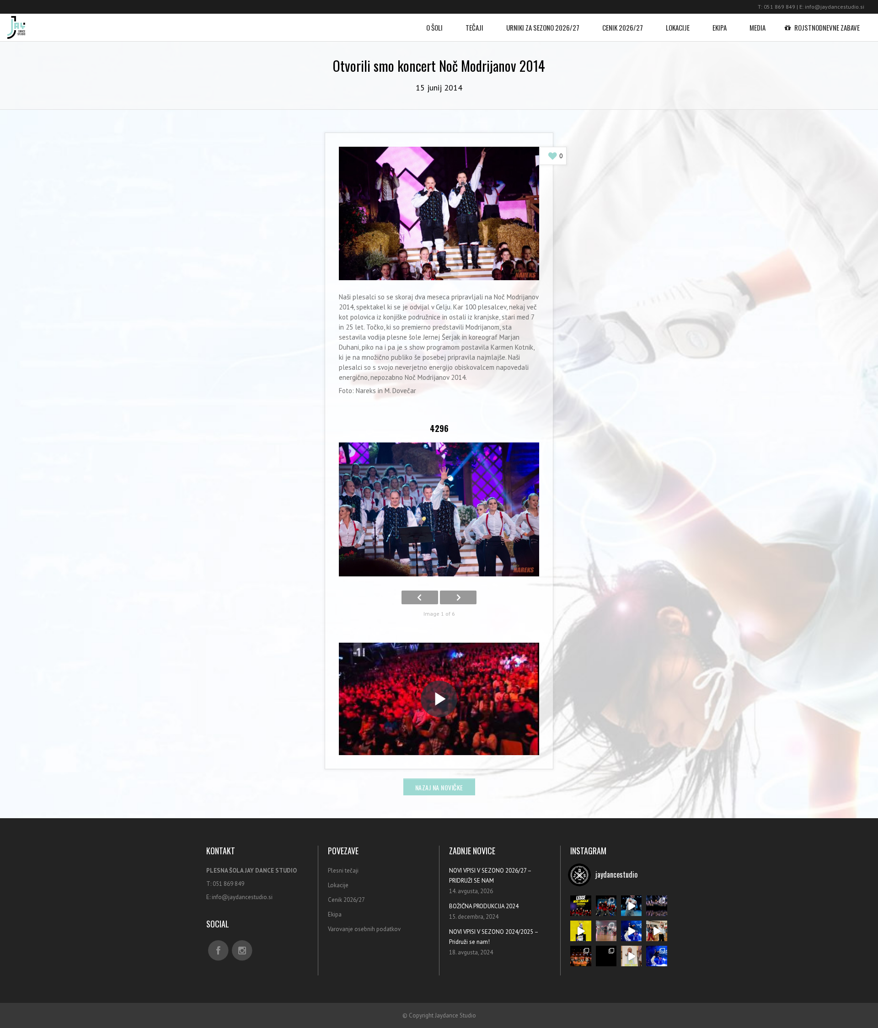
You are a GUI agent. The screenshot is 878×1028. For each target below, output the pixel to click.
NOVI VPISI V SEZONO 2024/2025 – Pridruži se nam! (493, 937)
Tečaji (474, 27)
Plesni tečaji (343, 870)
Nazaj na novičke (439, 787)
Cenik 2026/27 (622, 27)
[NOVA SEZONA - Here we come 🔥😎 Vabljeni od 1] (631, 905)
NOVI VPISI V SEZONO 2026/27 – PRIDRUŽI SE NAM (490, 875)
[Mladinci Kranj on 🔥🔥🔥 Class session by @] (656, 931)
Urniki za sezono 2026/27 (542, 27)
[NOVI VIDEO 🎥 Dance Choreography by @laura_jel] (606, 956)
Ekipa (719, 27)
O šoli (434, 27)
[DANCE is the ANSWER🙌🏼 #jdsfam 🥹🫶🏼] (631, 931)
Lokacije (678, 27)
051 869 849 (779, 6)
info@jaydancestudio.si (834, 6)
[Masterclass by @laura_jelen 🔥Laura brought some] (580, 931)
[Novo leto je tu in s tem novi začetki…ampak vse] (656, 905)
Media (758, 27)
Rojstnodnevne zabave (827, 27)
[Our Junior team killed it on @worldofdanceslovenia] (606, 905)
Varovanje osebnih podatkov (364, 929)
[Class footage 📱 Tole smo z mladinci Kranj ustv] (606, 931)
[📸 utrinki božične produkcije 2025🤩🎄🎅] (580, 956)
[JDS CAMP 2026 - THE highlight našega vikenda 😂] (631, 956)
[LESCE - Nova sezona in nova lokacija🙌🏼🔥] (580, 905)
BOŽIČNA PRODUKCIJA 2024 (484, 906)
